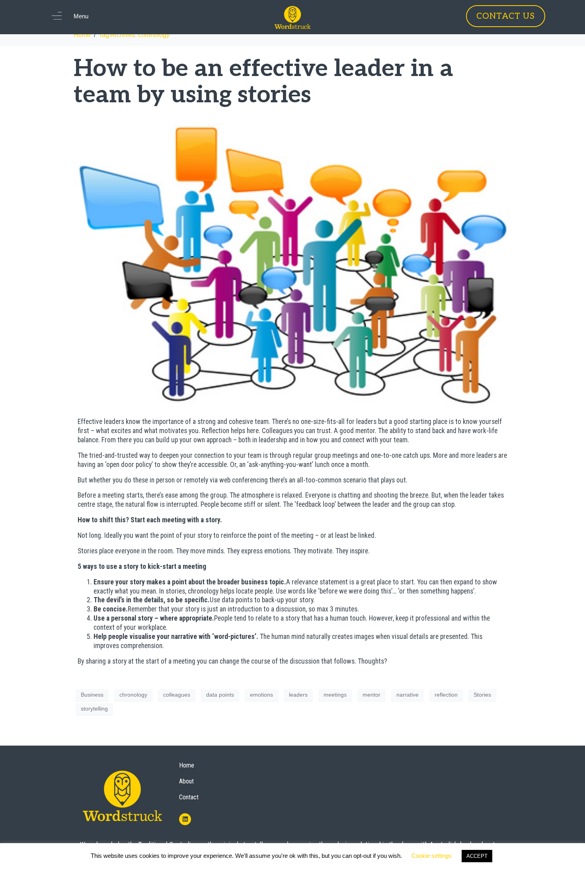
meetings (335, 694)
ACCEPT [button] (477, 856)
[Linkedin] (185, 819)
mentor (371, 694)
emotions (261, 694)
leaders (298, 694)
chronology (133, 694)
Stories (482, 694)
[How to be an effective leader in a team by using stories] (292, 260)
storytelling (94, 708)
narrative (407, 694)
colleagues (176, 694)
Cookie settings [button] (431, 855)
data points (220, 694)
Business (92, 694)
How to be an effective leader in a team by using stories (263, 82)
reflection (446, 694)
